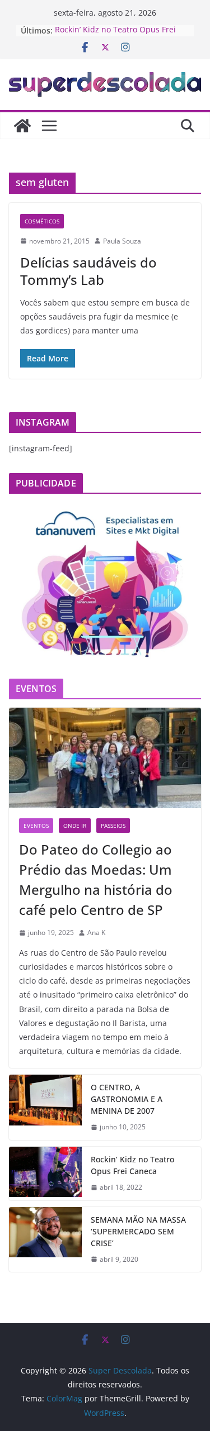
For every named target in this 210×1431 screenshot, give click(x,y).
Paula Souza (122, 241)
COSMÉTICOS (42, 221)
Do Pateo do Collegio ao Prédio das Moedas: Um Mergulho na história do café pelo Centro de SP (95, 879)
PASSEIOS (113, 825)
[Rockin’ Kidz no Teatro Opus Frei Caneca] (45, 1173)
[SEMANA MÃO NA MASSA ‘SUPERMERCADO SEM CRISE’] (45, 1239)
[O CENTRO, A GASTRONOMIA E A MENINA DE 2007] (45, 1107)
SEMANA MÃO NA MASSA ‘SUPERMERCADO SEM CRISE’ (138, 1231)
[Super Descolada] (22, 125)
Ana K (96, 932)
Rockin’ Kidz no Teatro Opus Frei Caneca (132, 1165)
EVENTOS (36, 825)
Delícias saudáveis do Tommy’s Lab (88, 271)
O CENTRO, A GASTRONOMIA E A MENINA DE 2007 (126, 1099)
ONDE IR (74, 825)
